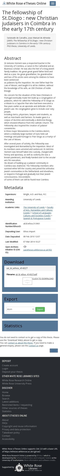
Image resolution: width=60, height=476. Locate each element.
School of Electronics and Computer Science (33, 458)
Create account (10, 365)
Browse (6, 395)
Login (5, 368)
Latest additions (10, 401)
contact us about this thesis (20, 343)
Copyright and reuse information (19, 426)
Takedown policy (11, 432)
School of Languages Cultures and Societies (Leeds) (37, 214)
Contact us (33, 345)
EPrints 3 (40, 455)
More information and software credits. (40, 460)
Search (5, 398)
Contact (6, 435)
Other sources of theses (14, 408)
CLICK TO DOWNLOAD (43, 278)
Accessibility (8, 439)
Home (5, 392)
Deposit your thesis (12, 371)
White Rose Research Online (17, 380)
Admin (53, 350)
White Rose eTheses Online (26, 3)
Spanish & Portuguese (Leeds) (37, 218)
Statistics (6, 411)
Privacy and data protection (16, 429)
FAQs (4, 423)
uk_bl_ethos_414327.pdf (26, 274)
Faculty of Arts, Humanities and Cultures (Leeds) (38, 210)
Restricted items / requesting (17, 404)
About (5, 420)
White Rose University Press (17, 383)
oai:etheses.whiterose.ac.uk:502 (37, 250)
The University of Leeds (34, 207)
